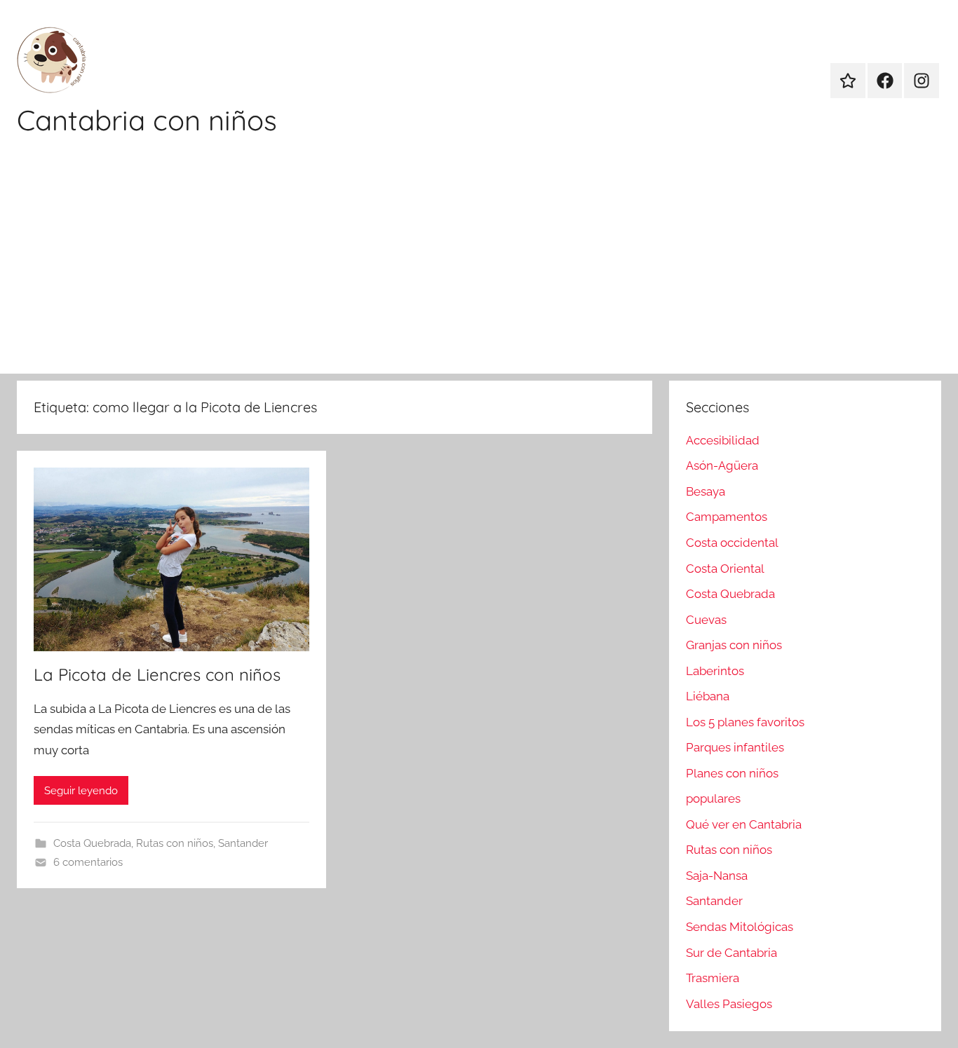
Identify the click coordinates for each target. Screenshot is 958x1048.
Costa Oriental (725, 569)
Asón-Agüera (722, 465)
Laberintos (715, 671)
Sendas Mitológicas (739, 927)
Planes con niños (732, 773)
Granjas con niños (734, 645)
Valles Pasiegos (729, 1004)
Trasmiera (712, 978)
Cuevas (706, 620)
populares (713, 798)
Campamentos (726, 517)
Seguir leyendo (81, 790)
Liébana (707, 696)
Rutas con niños (174, 843)
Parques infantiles (735, 747)
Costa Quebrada (92, 843)
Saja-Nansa (717, 876)
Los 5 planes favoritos (745, 722)
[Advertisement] (479, 268)
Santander (243, 843)
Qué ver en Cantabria (744, 824)
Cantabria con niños (147, 119)
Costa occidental (732, 543)
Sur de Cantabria (731, 953)
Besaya (705, 491)
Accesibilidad (723, 440)
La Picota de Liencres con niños (157, 674)
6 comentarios (88, 862)
